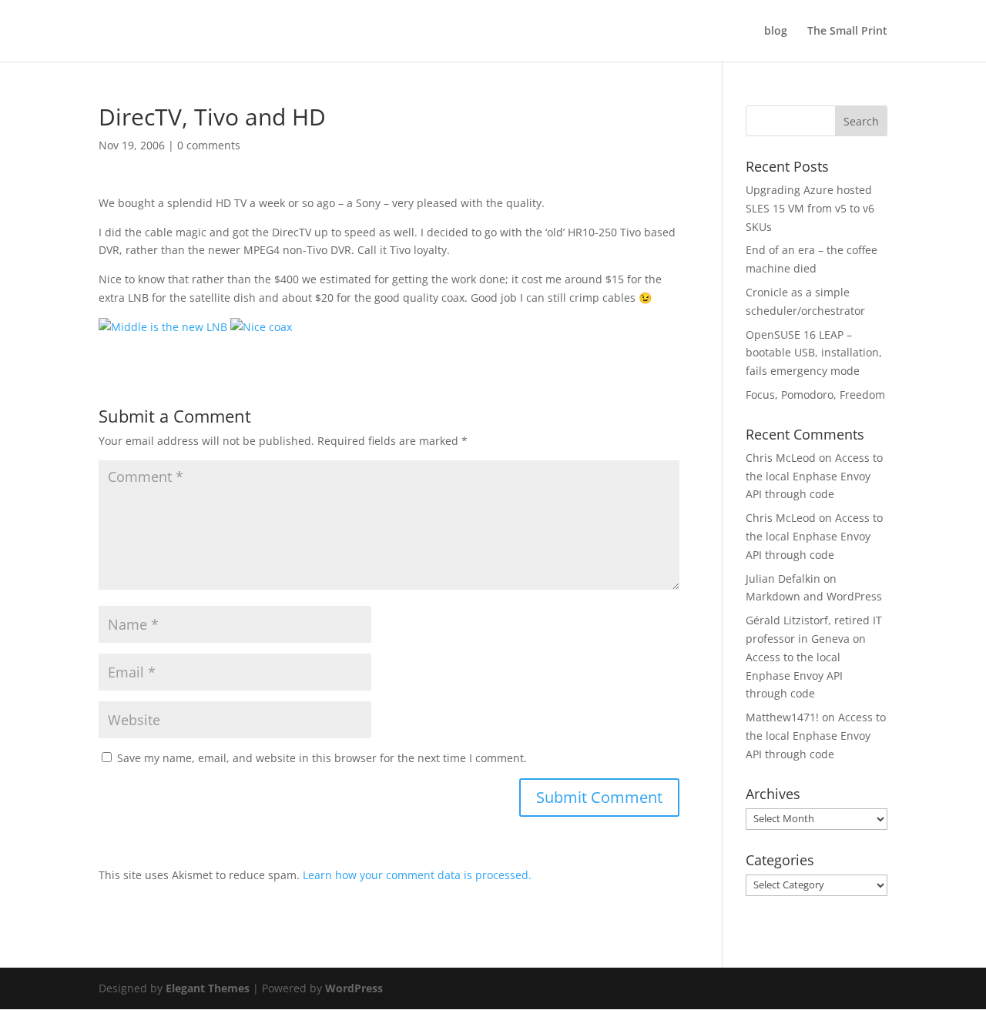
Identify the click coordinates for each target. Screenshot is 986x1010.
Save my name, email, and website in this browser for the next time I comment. (322, 758)
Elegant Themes (208, 988)
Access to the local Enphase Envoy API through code (814, 476)
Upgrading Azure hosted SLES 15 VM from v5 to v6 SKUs (810, 208)
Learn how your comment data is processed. (417, 875)
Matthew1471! (782, 717)
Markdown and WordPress (814, 596)
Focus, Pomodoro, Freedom (815, 394)
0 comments (208, 145)
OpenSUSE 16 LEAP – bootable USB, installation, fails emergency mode (814, 353)
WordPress (354, 988)
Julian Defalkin (783, 578)
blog (775, 31)
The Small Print (847, 31)
